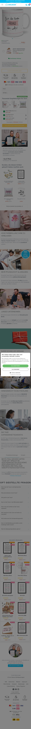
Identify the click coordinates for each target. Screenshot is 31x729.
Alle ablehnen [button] (15, 369)
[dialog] (15, 364)
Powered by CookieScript (15, 374)
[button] (15, 373)
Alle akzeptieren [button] (15, 365)
